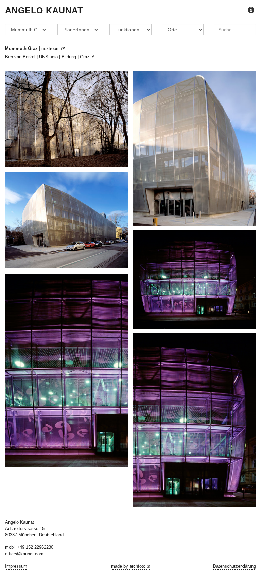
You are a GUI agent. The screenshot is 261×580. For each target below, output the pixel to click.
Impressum (16, 566)
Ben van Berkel (20, 56)
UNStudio (48, 56)
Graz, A (87, 56)
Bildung (69, 56)
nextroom (51, 48)
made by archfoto (129, 566)
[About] (251, 10)
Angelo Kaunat (44, 10)
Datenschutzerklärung (234, 566)
